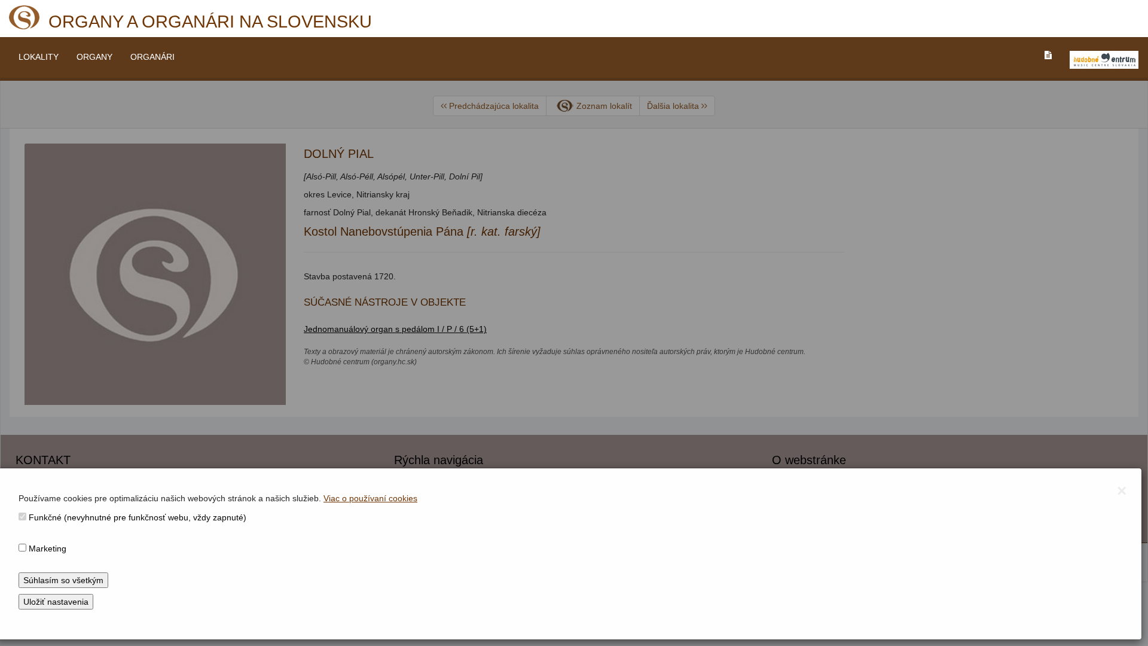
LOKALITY (39, 57)
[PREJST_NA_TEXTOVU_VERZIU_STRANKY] (1048, 55)
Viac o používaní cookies (370, 498)
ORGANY (94, 57)
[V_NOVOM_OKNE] (1104, 60)
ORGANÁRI (152, 57)
